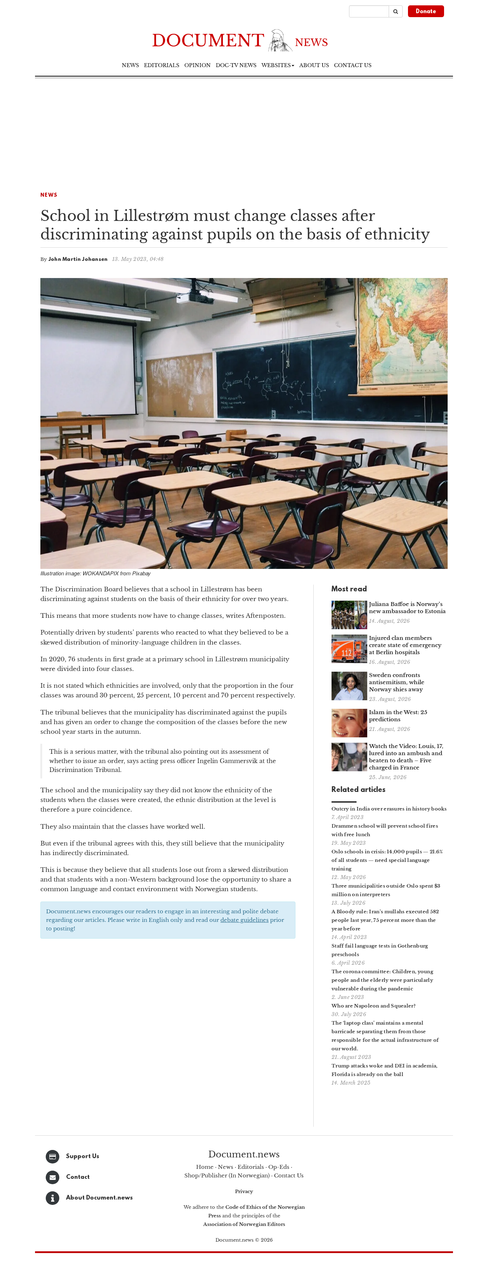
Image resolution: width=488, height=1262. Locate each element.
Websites (276, 65)
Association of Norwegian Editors (244, 1224)
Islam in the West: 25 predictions (398, 716)
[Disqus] (167, 1035)
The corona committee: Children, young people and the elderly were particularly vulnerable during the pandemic (382, 980)
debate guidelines (244, 920)
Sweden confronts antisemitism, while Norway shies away (396, 682)
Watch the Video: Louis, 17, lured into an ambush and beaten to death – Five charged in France (406, 757)
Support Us (82, 1156)
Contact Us (289, 1175)
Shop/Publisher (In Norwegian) (227, 1175)
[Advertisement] (244, 132)
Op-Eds (278, 1166)
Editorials (161, 65)
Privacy (244, 1191)
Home (205, 1166)
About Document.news (99, 1198)
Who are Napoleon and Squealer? (373, 1006)
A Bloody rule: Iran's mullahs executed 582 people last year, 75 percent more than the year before (385, 920)
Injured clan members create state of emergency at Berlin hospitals (405, 645)
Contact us (353, 65)
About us (314, 65)
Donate (426, 12)
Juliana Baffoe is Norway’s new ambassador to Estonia (407, 608)
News (130, 65)
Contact (78, 1177)
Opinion (197, 65)
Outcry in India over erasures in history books (389, 809)
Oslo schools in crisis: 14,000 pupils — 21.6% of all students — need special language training (387, 860)
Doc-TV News (236, 65)
